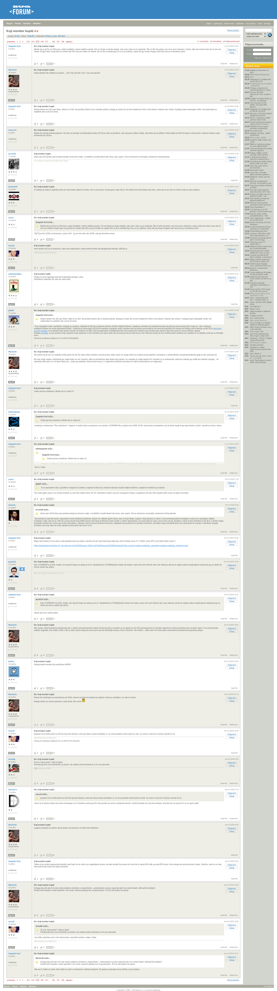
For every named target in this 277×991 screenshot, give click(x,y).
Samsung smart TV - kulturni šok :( (258, 243)
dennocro (12, 790)
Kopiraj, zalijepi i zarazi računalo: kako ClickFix (259, 154)
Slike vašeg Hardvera (258, 320)
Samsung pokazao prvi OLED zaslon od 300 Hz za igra (260, 279)
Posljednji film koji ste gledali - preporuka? (260, 85)
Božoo (11, 661)
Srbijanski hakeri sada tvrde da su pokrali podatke (261, 247)
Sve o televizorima (257, 318)
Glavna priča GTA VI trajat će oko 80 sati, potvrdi (260, 290)
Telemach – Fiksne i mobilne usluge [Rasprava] (261, 339)
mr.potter (45, 333)
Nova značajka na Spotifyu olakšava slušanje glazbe (260, 324)
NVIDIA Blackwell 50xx (259, 231)
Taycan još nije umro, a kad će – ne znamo (260, 357)
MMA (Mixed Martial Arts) (259, 75)
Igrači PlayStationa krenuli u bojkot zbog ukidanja (260, 361)
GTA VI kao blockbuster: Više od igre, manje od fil (259, 335)
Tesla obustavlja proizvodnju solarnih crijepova (261, 149)
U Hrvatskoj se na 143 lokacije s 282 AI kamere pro (261, 210)
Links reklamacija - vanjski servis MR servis (260, 219)
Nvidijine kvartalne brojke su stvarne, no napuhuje (261, 99)
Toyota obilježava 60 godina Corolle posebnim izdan (260, 273)
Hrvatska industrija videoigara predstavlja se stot (259, 285)
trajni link (224, 63)
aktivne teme (229, 23)
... (25, 42)
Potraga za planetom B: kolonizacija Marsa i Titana (260, 89)
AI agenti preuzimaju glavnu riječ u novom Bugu (260, 239)
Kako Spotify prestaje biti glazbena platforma (259, 199)
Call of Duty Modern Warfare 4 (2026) (261, 186)
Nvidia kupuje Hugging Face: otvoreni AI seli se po (260, 265)
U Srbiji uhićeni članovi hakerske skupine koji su (259, 158)
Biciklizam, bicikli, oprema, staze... (260, 178)
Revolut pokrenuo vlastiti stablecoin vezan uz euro (259, 252)
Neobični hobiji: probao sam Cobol (260, 141)
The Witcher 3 (255, 306)
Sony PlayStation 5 (257, 207)
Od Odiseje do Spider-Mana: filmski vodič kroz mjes (261, 162)
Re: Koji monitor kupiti (44, 46)
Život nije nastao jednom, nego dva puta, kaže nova (260, 191)
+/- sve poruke (202, 41)
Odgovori (232, 50)
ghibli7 (11, 310)
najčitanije (240, 23)
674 (32, 42)
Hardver (27, 23)
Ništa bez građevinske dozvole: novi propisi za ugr (260, 182)
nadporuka (233, 63)
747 (58, 42)
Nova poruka (233, 31)
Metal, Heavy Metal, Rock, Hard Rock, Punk (260, 294)
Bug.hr (9, 23)
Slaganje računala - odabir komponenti (260, 134)
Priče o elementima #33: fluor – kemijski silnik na (259, 299)
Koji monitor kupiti (42, 154)
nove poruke (251, 23)
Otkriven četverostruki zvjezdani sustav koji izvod (260, 204)
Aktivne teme (252, 66)
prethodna (11, 42)
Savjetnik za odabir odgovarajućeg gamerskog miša (260, 349)
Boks (252, 77)
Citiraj (231, 53)
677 (46, 42)
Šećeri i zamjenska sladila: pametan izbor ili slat (260, 119)
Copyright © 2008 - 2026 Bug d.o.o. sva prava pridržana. (139, 990)
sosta (11, 218)
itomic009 (13, 187)
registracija (218, 23)
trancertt (12, 130)
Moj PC (11, 100)
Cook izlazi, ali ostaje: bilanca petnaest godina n (260, 173)
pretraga (267, 23)
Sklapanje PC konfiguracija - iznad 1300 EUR (261, 80)
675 (37, 42)
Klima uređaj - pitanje (258, 137)
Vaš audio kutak (256, 131)
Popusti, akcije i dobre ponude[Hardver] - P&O (259, 215)
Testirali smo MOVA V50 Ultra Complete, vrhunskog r (261, 256)
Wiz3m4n (12, 70)
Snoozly (12, 505)
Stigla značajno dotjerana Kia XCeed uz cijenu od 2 (259, 260)
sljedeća (69, 42)
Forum (18, 23)
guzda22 (12, 562)
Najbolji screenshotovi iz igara (259, 71)
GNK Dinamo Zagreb (258, 342)
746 (53, 42)
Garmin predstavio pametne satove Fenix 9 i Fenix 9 (261, 123)
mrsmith (12, 154)
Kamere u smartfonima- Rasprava (259, 269)
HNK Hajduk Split (256, 331)
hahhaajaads (14, 412)
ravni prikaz (216, 41)
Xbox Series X (255, 354)
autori (260, 23)
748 (62, 42)
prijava (208, 23)
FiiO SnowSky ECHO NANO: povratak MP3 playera (258, 105)
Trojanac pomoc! (256, 316)
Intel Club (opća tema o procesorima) (259, 167)
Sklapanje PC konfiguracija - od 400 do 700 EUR (261, 110)
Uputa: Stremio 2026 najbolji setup (260, 303)
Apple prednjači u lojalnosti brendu (260, 312)
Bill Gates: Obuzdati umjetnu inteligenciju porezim (261, 114)
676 (42, 42)
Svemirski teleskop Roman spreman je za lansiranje (260, 228)
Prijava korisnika (254, 44)
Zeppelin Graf (14, 46)
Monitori (37, 23)
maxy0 (11, 246)
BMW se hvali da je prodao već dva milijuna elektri (260, 145)
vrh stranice (268, 986)
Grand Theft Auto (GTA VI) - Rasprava (261, 223)
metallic (12, 759)
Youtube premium (256, 345)
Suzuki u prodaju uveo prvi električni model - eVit (260, 195)
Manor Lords (255, 309)
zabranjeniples (15, 274)
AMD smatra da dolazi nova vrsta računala (260, 328)
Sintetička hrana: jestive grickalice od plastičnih (259, 127)
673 (28, 42)
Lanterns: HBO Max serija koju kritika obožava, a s (260, 234)
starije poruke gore (232, 41)
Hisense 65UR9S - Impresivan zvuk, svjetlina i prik (260, 94)
